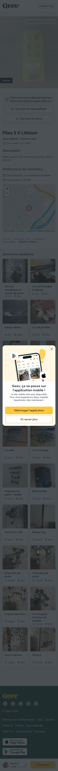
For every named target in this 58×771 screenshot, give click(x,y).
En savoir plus (29, 419)
